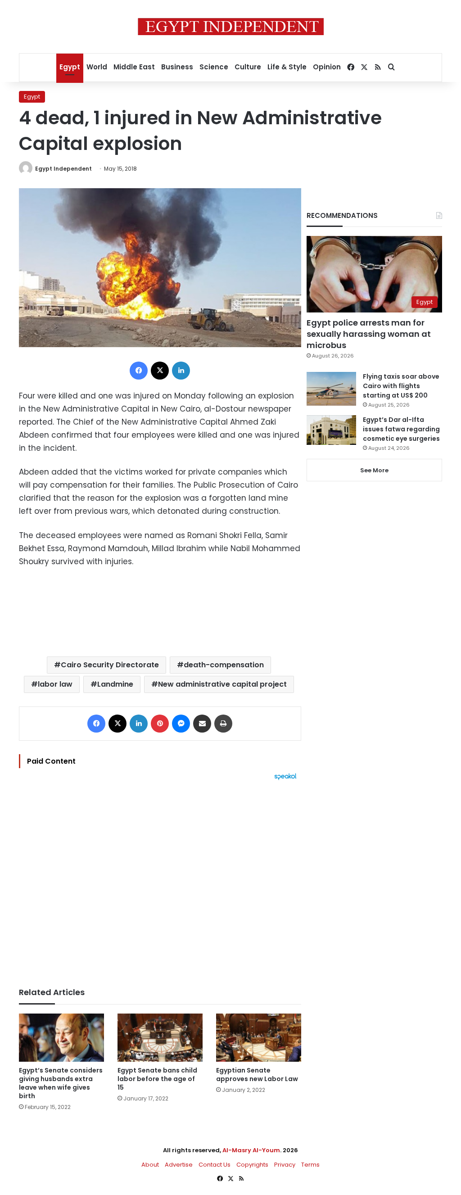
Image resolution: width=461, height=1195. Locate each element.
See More (374, 470)
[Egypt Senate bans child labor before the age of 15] (160, 1038)
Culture (248, 67)
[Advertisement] (160, 879)
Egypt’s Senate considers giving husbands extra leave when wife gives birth (61, 1083)
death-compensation (224, 665)
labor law (55, 684)
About (150, 1164)
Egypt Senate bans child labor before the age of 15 (157, 1079)
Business (177, 67)
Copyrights (252, 1164)
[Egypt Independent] (231, 26)
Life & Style (287, 67)
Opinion (327, 67)
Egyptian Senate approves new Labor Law (257, 1074)
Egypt (69, 67)
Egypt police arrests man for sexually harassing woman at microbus (369, 334)
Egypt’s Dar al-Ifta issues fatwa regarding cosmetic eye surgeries (401, 429)
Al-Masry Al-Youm (251, 1150)
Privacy (284, 1164)
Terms (310, 1164)
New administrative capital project (222, 684)
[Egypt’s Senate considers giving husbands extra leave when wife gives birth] (61, 1038)
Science (213, 67)
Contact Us (214, 1164)
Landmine (115, 684)
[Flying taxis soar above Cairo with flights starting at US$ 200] (331, 389)
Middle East (134, 67)
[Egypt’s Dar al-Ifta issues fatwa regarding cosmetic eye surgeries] (331, 430)
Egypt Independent (63, 168)
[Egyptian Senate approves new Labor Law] (258, 1038)
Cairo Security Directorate (110, 665)
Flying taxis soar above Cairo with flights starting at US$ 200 (401, 386)
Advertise (179, 1164)
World (96, 67)
